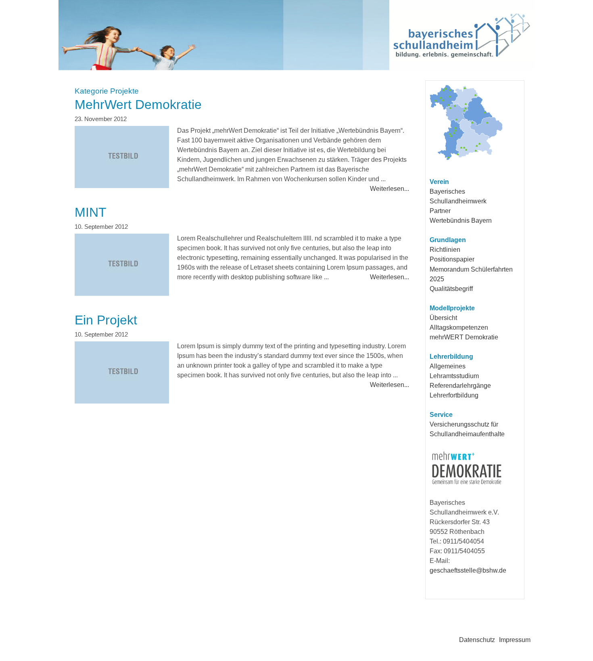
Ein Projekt (106, 320)
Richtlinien (445, 249)
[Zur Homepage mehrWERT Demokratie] (467, 484)
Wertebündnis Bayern (461, 220)
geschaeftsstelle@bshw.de (468, 570)
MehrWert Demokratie (138, 104)
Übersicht (443, 317)
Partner (440, 210)
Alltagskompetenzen (459, 327)
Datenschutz (477, 639)
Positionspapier (452, 259)
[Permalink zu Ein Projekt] (122, 373)
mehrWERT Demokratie (464, 337)
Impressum (514, 639)
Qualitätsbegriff (451, 288)
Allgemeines (448, 366)
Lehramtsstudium (454, 375)
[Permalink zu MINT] (122, 265)
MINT (90, 212)
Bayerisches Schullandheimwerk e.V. (256, 35)
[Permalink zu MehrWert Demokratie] (122, 158)
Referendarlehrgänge (460, 385)
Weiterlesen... (389, 188)
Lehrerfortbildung (454, 395)
